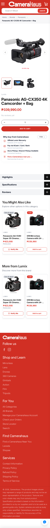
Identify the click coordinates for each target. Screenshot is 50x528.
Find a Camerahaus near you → (19, 157)
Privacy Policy (10, 468)
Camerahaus (15, 490)
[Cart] (46, 4)
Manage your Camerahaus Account (20, 415)
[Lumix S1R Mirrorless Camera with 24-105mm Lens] (37, 220)
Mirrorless (8, 363)
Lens (5, 367)
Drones (6, 371)
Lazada (6, 446)
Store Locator (9, 424)
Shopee (6, 450)
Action (6, 384)
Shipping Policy (10, 476)
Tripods (6, 393)
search (42, 11)
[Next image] (45, 52)
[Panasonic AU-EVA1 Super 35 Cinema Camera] (13, 220)
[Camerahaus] (25, 4)
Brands (12, 17)
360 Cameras (9, 376)
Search (6, 428)
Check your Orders (12, 419)
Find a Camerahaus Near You (17, 441)
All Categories (10, 406)
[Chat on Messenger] (44, 522)
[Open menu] (4, 4)
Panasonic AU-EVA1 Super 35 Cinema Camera (12, 237)
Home (4, 17)
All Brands (8, 411)
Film (5, 389)
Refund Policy (9, 472)
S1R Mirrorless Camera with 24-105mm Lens (34, 237)
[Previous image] (5, 52)
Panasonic (22, 17)
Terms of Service (11, 480)
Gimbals (7, 380)
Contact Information (13, 463)
